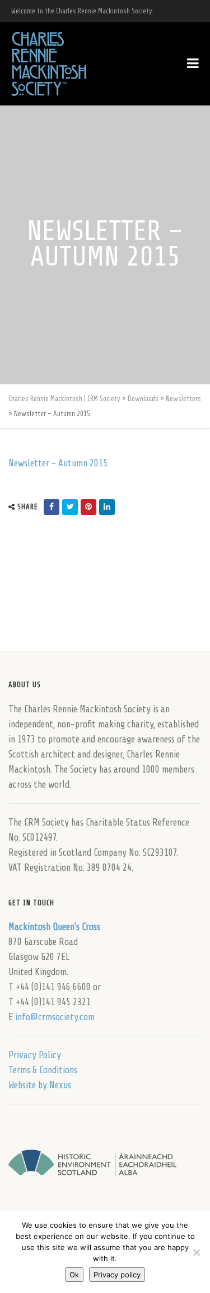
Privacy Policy (34, 1055)
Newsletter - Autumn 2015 (58, 463)
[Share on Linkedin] (107, 507)
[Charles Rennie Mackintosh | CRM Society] (48, 64)
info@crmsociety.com (55, 1017)
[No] (196, 1252)
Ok (74, 1274)
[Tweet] (70, 507)
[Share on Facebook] (51, 507)
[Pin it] (88, 507)
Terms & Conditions (42, 1070)
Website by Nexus (39, 1085)
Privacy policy (117, 1274)
